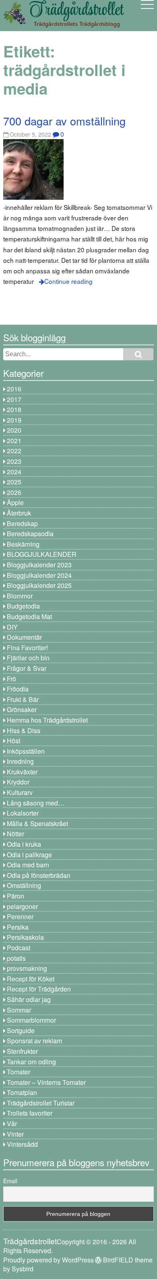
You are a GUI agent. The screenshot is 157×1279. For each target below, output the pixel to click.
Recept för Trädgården (39, 989)
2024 (14, 471)
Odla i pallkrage (29, 854)
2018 (14, 409)
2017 (14, 399)
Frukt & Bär (23, 699)
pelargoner (22, 906)
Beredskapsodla (30, 533)
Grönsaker (22, 709)
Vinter (15, 1134)
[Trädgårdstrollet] (63, 24)
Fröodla (18, 688)
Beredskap (22, 523)
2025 (14, 481)
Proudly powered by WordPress (48, 1259)
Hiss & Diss (23, 730)
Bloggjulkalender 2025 (39, 585)
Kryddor (18, 781)
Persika (18, 927)
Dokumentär (24, 637)
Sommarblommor (31, 1020)
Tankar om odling (31, 1061)
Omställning (24, 885)
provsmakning (27, 968)
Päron (15, 896)
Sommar (19, 1010)
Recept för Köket (30, 978)
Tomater (18, 1071)
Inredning (20, 761)
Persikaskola (25, 937)
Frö (11, 678)
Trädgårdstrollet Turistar (40, 1103)
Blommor (20, 595)
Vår (12, 1123)
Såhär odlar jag (29, 999)
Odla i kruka (24, 844)
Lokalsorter (23, 813)
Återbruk (19, 513)
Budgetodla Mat (29, 616)
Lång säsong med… (35, 803)
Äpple (15, 502)
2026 (14, 492)
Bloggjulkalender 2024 (39, 575)
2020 (14, 430)
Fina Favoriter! (27, 647)
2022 (14, 450)
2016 (14, 388)
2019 (14, 420)
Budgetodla (23, 606)
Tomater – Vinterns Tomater (46, 1082)
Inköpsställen (26, 751)
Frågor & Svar (26, 668)
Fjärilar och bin (28, 657)
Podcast (18, 947)
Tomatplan (22, 1092)
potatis (16, 958)
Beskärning (23, 544)
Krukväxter (22, 771)
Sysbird (22, 1268)
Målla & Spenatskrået (37, 823)
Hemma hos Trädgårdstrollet (47, 720)
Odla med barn (28, 864)
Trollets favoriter (29, 1113)
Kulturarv (20, 792)
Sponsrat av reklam (34, 1040)
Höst (13, 740)
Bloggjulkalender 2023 (39, 564)
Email (10, 1181)
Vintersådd (22, 1144)
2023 (14, 461)
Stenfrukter (22, 1051)
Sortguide (21, 1030)
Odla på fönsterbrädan (38, 875)
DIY (12, 627)
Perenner (20, 916)
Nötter (15, 833)
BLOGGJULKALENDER (41, 554)
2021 (14, 440)
